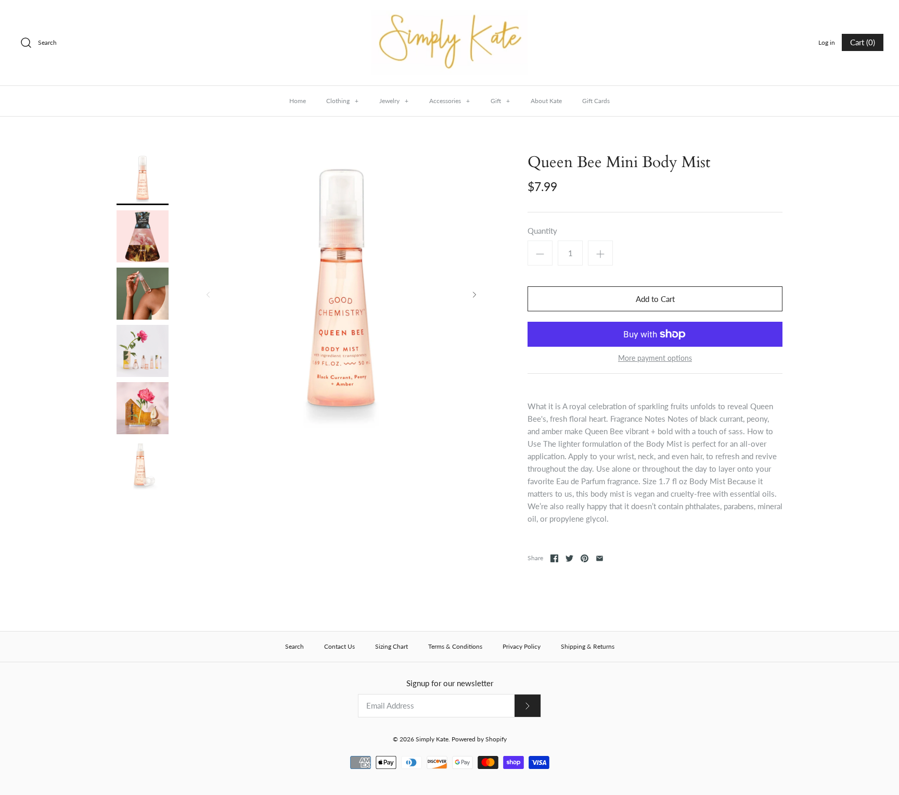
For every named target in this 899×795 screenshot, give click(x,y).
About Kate (546, 101)
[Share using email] (599, 558)
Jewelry (393, 101)
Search (294, 646)
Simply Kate (432, 739)
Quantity (542, 230)
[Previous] (208, 294)
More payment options (655, 358)
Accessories (449, 101)
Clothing (342, 101)
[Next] (474, 294)
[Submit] (528, 706)
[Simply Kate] (449, 16)
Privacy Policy (522, 646)
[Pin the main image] (584, 558)
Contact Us (339, 646)
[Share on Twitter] (569, 558)
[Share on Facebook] (554, 558)
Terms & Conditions (455, 646)
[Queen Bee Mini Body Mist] (143, 179)
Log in (826, 42)
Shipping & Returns (587, 646)
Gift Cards (596, 101)
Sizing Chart (391, 646)
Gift (500, 101)
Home (297, 101)
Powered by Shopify (479, 739)
